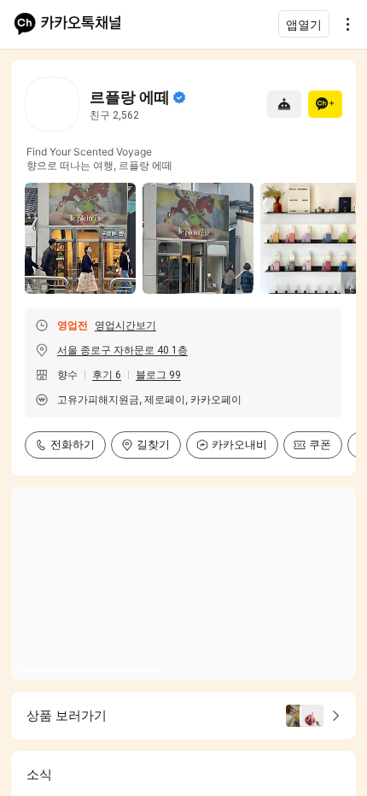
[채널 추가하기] (325, 104)
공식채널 (179, 97)
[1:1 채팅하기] (284, 104)
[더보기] (343, 24)
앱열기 (304, 24)
